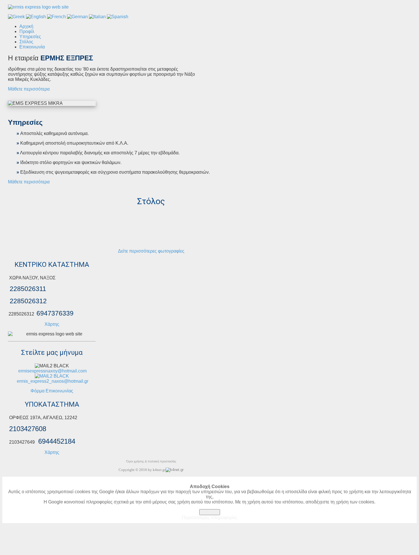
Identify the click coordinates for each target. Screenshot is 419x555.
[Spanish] (117, 16)
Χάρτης (51, 324)
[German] (77, 16)
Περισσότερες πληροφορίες (209, 517)
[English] (36, 16)
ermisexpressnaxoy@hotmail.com (52, 370)
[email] (52, 375)
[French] (56, 16)
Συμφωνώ (210, 512)
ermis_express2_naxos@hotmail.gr (52, 381)
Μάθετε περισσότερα (29, 89)
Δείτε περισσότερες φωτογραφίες (151, 251)
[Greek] (16, 16)
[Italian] (97, 16)
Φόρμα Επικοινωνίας (51, 390)
